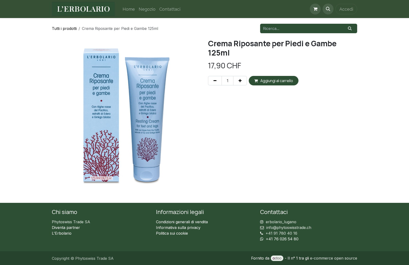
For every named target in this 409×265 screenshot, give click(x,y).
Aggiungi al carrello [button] (276, 80)
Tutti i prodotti (64, 28)
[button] (328, 9)
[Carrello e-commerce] (315, 9)
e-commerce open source (333, 258)
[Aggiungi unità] (240, 80)
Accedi (346, 9)
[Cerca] (350, 28)
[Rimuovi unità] (215, 80)
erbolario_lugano (281, 221)
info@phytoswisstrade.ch (288, 227)
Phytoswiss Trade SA (71, 221)
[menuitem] (129, 9)
